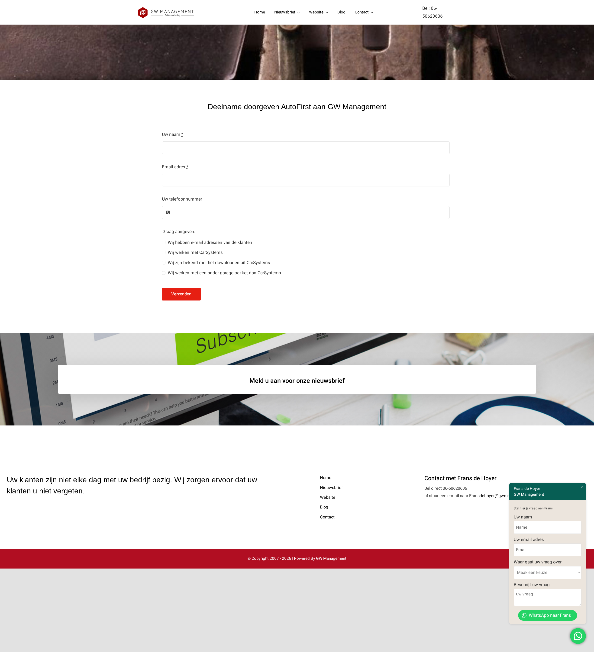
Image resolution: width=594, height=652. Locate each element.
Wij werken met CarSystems (195, 252)
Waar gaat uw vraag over (538, 562)
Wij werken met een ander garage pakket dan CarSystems (224, 273)
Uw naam (172, 134)
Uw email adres (529, 539)
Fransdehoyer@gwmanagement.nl (501, 496)
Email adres (175, 167)
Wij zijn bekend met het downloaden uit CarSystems (219, 262)
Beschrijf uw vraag (532, 585)
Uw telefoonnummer (182, 199)
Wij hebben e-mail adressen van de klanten (210, 242)
